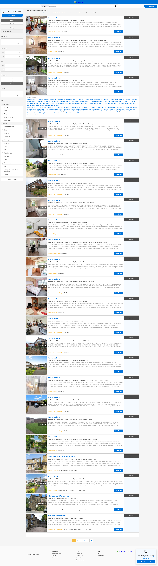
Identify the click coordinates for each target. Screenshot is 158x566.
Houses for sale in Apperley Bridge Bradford (120, 109)
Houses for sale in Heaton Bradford (92, 111)
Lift (5, 166)
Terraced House (8, 117)
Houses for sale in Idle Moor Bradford (81, 109)
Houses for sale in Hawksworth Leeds (71, 113)
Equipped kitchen (9, 127)
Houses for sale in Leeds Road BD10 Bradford (47, 105)
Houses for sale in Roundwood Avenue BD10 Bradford (123, 99)
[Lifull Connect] (124, 556)
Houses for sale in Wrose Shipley (62, 109)
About (54, 555)
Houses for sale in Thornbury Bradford (37, 107)
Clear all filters (12, 179)
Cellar (5, 146)
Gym (5, 159)
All (12, 78)
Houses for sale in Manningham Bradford (43, 109)
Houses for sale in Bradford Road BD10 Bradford (58, 103)
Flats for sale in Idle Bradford (34, 115)
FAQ (99, 553)
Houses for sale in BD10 (75, 13)
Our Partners (101, 555)
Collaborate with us (57, 553)
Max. (3, 56)
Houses (12, 83)
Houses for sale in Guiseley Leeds (53, 113)
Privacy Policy (79, 555)
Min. (3, 52)
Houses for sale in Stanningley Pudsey (91, 107)
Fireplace (7, 143)
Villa (5, 110)
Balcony (6, 156)
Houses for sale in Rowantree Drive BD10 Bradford (40, 101)
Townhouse (7, 120)
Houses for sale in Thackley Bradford (73, 111)
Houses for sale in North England (37, 13)
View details (118, 32)
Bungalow (7, 114)
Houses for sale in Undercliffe (73, 107)
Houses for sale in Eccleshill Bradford (111, 107)
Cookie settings (80, 560)
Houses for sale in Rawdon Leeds (128, 111)
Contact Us (55, 558)
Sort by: (12, 28)
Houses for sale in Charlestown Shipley (53, 111)
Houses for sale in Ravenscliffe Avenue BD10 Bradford (41, 99)
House (6, 107)
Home (27, 13)
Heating (6, 140)
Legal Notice (79, 553)
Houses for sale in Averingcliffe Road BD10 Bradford (69, 99)
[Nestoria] (79, 2)
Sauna (6, 174)
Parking (6, 133)
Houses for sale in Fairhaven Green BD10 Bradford (67, 101)
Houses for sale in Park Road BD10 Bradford (117, 101)
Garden (6, 130)
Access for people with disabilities (11, 170)
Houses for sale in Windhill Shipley (100, 109)
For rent (12, 23)
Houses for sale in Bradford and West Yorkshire (57, 13)
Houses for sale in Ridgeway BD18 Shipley (82, 103)
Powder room (8, 153)
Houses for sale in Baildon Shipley (110, 111)
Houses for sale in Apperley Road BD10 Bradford (105, 103)
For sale (12, 20)
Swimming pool (8, 163)
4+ (18, 43)
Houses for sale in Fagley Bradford (56, 107)
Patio (5, 150)
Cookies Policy (80, 558)
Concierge (7, 136)
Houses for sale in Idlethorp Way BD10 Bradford (96, 99)
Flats (12, 81)
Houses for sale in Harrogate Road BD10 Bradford (93, 101)
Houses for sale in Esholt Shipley (35, 113)
